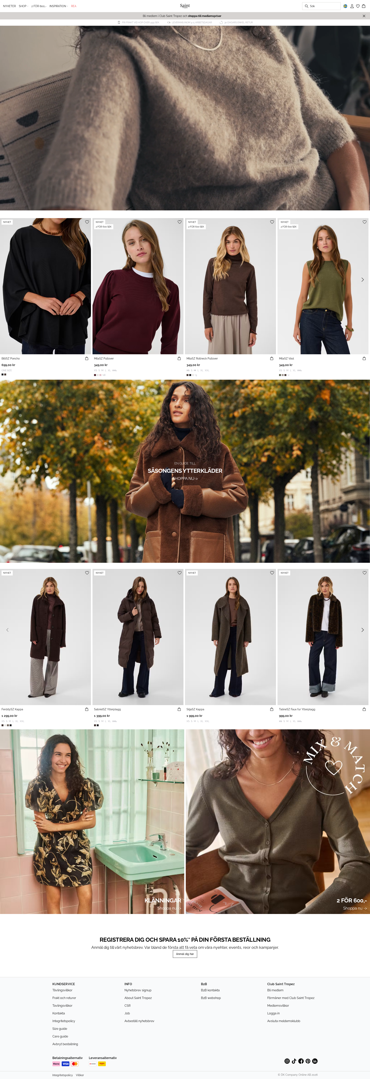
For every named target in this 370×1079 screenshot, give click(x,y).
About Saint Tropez (138, 998)
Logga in (273, 1013)
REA (73, 6)
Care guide (60, 1036)
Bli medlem (275, 990)
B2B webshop (211, 998)
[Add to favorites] (87, 222)
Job (127, 1013)
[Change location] (345, 6)
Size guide (59, 1029)
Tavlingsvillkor (62, 1005)
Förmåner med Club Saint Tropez (290, 998)
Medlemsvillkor (278, 1005)
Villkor (80, 1075)
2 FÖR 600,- (38, 6)
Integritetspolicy (63, 1021)
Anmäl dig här (185, 954)
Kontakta (58, 1013)
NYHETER (9, 6)
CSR (127, 1005)
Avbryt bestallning (65, 1044)
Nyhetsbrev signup (137, 990)
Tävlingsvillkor (62, 990)
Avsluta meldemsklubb (283, 1021)
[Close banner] (364, 16)
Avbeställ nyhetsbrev (139, 1021)
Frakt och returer (64, 998)
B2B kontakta (210, 990)
